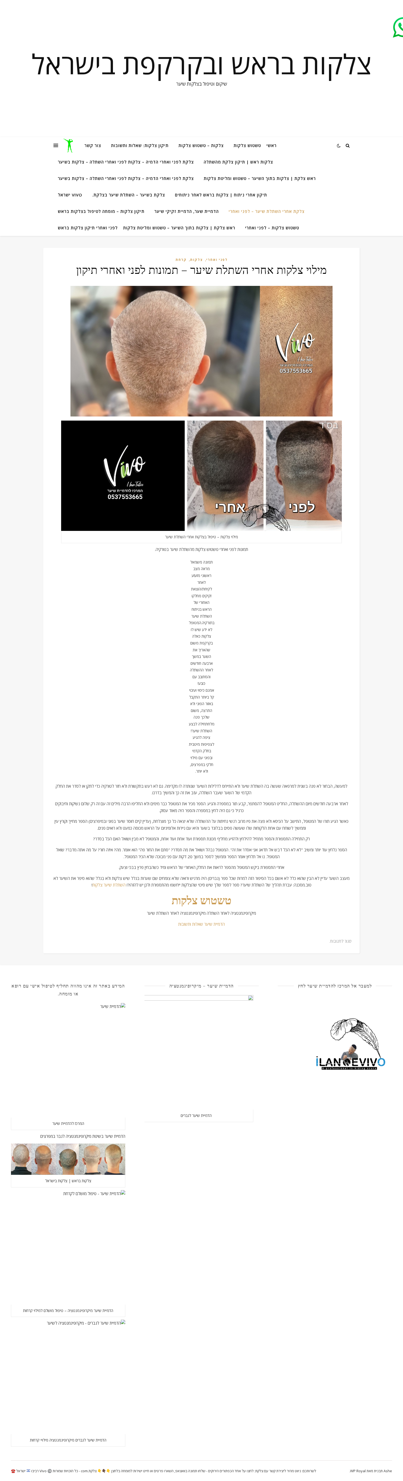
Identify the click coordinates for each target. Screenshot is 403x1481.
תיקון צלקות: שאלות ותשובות (140, 145)
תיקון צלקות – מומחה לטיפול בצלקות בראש (101, 211)
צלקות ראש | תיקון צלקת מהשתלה (238, 162)
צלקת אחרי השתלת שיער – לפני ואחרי (267, 211)
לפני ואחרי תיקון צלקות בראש (88, 227)
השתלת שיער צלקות (109, 885)
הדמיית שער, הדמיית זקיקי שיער (186, 211)
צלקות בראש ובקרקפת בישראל (201, 63)
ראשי (271, 145)
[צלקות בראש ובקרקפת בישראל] (69, 145)
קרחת (181, 259)
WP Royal (358, 1470)
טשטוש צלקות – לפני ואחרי (272, 227)
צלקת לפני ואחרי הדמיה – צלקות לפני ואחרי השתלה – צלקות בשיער (126, 162)
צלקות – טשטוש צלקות (201, 145)
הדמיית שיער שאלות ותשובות (201, 924)
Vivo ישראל (70, 195)
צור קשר (92, 145)
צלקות (196, 259)
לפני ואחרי (217, 259)
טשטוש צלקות (247, 145)
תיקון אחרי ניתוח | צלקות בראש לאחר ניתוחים (221, 195)
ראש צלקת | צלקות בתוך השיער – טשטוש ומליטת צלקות (260, 178)
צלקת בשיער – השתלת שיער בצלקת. (128, 195)
